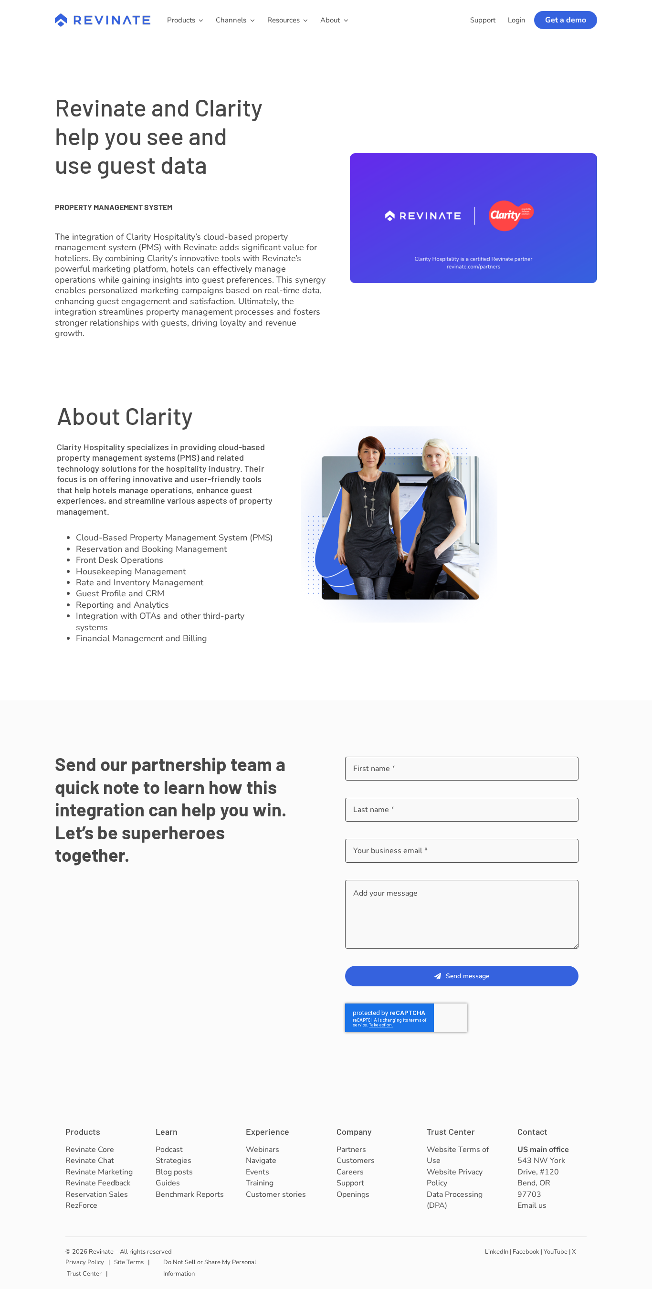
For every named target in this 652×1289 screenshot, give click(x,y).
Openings (353, 1194)
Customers (356, 1160)
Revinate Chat (89, 1160)
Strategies (173, 1160)
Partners (351, 1149)
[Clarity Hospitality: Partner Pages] (473, 157)
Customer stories (276, 1194)
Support (350, 1183)
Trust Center (451, 1131)
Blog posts (174, 1172)
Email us (532, 1205)
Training (259, 1183)
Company (354, 1131)
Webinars (262, 1149)
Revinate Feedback (97, 1183)
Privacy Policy (84, 1262)
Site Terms (129, 1262)
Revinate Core (89, 1149)
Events (257, 1172)
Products (82, 1131)
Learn (167, 1131)
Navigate (261, 1160)
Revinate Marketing (99, 1172)
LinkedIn (496, 1251)
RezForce (81, 1205)
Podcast (169, 1149)
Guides (168, 1183)
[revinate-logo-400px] (102, 17)
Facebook (526, 1251)
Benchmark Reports (190, 1194)
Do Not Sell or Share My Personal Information (209, 1268)
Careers (350, 1172)
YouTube (556, 1251)
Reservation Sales (96, 1194)
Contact (532, 1131)
